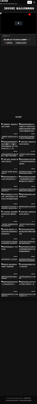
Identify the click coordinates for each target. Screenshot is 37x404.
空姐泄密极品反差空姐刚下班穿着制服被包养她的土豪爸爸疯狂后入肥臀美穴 (27, 191)
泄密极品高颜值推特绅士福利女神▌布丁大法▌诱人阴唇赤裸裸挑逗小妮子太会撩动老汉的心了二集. (9, 156)
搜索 (29, 2)
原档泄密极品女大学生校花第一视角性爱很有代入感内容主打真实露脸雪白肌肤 (9, 208)
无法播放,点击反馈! (21, 43)
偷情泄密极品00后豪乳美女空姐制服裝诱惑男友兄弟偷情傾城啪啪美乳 (27, 261)
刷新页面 (9, 43)
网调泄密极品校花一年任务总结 (9, 259)
